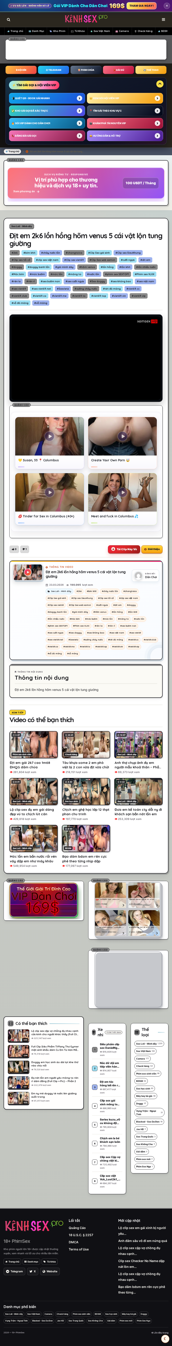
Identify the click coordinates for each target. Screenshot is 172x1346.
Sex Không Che (145, 1144)
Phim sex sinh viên (147, 1073)
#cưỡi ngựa (128, 259)
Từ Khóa (80, 31)
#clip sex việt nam (47, 259)
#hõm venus (87, 267)
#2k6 (15, 252)
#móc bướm (37, 274)
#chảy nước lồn (50, 252)
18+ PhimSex (17, 1241)
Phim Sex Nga (144, 1166)
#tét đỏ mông (112, 288)
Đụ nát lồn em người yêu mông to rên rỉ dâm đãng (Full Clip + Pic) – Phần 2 (54, 1079)
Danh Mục (38, 31)
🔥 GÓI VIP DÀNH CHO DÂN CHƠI (30, 123)
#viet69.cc (133, 288)
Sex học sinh (144, 1088)
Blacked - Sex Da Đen (149, 1121)
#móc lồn (56, 274)
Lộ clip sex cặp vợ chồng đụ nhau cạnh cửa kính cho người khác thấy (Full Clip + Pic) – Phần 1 (54, 1032)
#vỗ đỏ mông (20, 303)
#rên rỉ (30, 281)
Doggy (141, 1103)
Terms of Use (79, 1249)
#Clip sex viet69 (74, 259)
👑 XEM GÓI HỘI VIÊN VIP (104, 98)
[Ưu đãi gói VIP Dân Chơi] (43, 900)
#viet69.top (98, 295)
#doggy (17, 267)
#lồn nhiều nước (146, 267)
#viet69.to (79, 295)
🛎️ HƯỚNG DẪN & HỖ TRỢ (104, 135)
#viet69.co (39, 295)
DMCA (73, 1242)
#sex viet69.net (41, 288)
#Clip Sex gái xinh (99, 252)
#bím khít (29, 252)
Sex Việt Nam (102, 31)
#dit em (145, 259)
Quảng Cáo (77, 1228)
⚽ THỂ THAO (151, 70)
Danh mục (33, 1261)
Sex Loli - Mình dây (21, 226)
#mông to (74, 274)
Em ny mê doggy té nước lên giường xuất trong (54, 1095)
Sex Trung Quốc (145, 1136)
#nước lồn (93, 274)
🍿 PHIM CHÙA (86, 70)
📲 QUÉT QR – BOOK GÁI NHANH (30, 98)
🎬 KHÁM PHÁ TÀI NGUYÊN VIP (107, 123)
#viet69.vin (119, 295)
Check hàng (145, 31)
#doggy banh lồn (38, 267)
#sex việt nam (145, 281)
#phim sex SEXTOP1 (117, 274)
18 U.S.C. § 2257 (81, 1235)
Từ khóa (51, 1261)
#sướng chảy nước (86, 288)
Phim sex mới (144, 1159)
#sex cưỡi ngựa (75, 281)
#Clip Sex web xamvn (102, 259)
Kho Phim (59, 31)
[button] (14, 549)
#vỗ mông (40, 303)
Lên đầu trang (160, 1332)
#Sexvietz (63, 288)
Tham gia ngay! (141, 5)
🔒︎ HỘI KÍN (21, 70)
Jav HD (141, 1129)
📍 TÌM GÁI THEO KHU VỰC (105, 110)
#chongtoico (74, 252)
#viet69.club (19, 295)
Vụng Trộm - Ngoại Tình (149, 1113)
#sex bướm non (50, 281)
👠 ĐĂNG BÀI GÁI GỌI (23, 135)
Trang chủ (17, 31)
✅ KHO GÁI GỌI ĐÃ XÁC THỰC (29, 110)
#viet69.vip (139, 295)
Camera (124, 31)
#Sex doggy (97, 281)
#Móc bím (18, 274)
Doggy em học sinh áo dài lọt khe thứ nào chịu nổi (54, 1064)
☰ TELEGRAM (53, 70)
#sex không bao (121, 281)
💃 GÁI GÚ (118, 70)
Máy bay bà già (145, 1096)
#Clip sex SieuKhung (128, 252)
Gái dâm (141, 1151)
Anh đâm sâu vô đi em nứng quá (142, 1241)
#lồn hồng (107, 267)
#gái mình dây (64, 267)
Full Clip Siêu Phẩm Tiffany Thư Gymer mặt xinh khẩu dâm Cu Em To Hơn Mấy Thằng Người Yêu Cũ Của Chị (55, 1048)
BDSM (164, 31)
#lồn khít (124, 267)
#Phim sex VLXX (144, 274)
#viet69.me (59, 295)
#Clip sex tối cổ (21, 259)
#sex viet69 (19, 288)
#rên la (16, 281)
